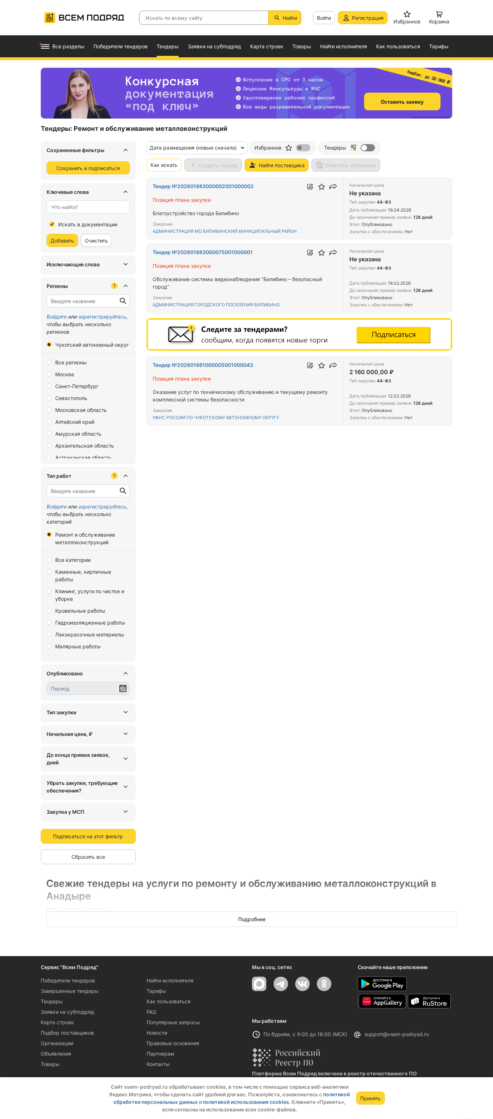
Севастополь (71, 398)
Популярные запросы (173, 1022)
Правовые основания (173, 1043)
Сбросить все (88, 857)
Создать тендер (218, 165)
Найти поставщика (282, 165)
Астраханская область (83, 457)
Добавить (62, 240)
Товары (50, 1064)
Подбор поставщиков (67, 1033)
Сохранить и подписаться (88, 168)
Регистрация (368, 18)
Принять (370, 1098)
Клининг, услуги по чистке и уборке (89, 595)
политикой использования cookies (246, 1102)
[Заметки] (310, 186)
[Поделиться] (333, 186)
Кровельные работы (80, 611)
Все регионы (71, 362)
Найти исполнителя (170, 980)
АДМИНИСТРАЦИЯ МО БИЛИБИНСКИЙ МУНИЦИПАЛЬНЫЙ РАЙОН (225, 231)
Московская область (81, 410)
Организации (57, 1043)
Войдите (57, 317)
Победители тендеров (68, 980)
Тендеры (52, 1001)
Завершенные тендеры (70, 991)
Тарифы (156, 991)
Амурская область (78, 434)
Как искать (164, 165)
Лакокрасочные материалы (89, 634)
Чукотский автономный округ (92, 345)
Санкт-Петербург (77, 386)
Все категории (73, 560)
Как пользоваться (169, 1001)
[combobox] (88, 206)
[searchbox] (85, 207)
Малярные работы (78, 646)
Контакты (158, 1064)
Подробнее (252, 919)
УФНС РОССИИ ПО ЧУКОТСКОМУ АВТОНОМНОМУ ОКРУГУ (216, 417)
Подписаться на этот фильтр (88, 836)
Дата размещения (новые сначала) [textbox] (193, 148)
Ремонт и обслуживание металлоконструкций (85, 538)
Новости (157, 1033)
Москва (64, 374)
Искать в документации (87, 224)
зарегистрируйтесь (102, 317)
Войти (324, 18)
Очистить (96, 240)
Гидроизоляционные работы (90, 623)
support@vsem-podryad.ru (397, 1034)
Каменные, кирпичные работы (83, 575)
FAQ (151, 1012)
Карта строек (57, 1022)
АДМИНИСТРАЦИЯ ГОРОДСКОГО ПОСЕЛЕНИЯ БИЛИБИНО (216, 304)
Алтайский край (74, 422)
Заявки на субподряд (67, 1012)
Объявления (56, 1054)
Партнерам (160, 1054)
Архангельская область (84, 446)
